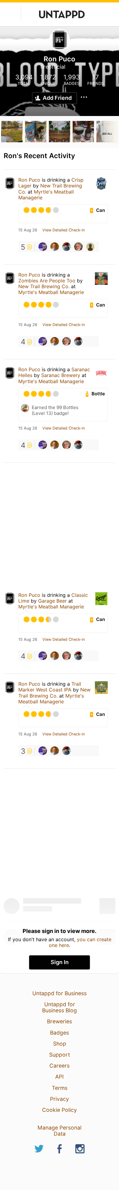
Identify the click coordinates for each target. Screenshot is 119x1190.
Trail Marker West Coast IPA (49, 687)
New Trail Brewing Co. (44, 286)
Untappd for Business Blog (59, 1007)
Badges (59, 1032)
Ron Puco (29, 180)
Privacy (59, 1099)
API (59, 1076)
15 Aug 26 (27, 230)
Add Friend (57, 98)
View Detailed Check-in (63, 230)
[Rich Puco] (78, 246)
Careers (59, 1065)
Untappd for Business (59, 993)
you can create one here (80, 942)
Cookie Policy (59, 1110)
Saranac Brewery (60, 375)
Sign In (60, 962)
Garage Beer (53, 601)
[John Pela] (90, 246)
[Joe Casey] (42, 246)
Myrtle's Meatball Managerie (46, 195)
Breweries (59, 1021)
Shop (59, 1043)
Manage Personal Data (59, 1130)
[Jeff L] (54, 246)
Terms (59, 1088)
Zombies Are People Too (46, 281)
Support (59, 1054)
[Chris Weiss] (66, 246)
